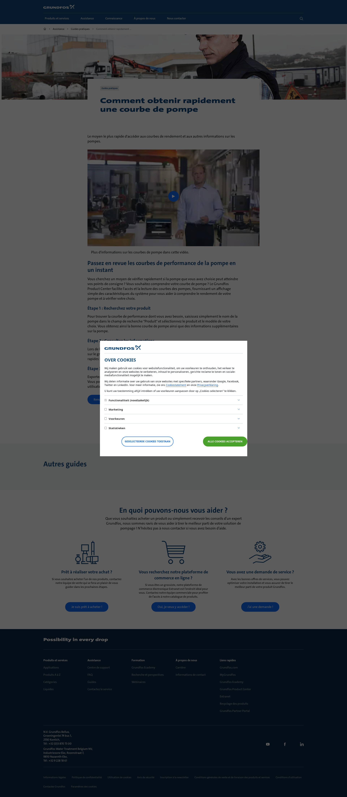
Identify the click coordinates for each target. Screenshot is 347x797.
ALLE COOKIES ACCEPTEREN (225, 441)
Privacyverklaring (207, 385)
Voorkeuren (117, 418)
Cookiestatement (176, 385)
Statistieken (117, 428)
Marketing (116, 409)
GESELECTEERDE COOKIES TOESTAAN (147, 441)
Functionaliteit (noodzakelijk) (129, 400)
